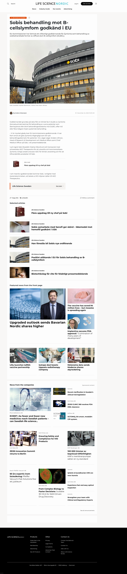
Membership (34, 545)
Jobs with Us (65, 548)
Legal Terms (49, 543)
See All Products (35, 552)
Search (13, 3)
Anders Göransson (21, 113)
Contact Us (64, 545)
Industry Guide (44, 9)
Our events (57, 9)
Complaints (48, 547)
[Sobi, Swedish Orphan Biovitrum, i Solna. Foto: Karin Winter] (52, 71)
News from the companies (22, 385)
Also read (27, 162)
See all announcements (87, 510)
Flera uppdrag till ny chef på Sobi (37, 165)
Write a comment (88, 198)
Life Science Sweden (19, 18)
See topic (59, 186)
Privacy (47, 540)
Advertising (68, 9)
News (34, 9)
